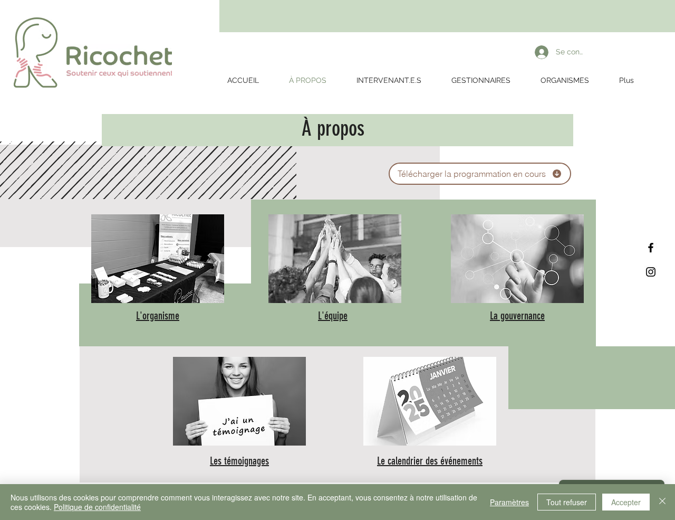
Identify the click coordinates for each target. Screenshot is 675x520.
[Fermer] (662, 502)
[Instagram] (650, 272)
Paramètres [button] (509, 502)
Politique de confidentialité (97, 507)
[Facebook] (650, 247)
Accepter (626, 502)
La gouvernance (517, 315)
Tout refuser (566, 502)
